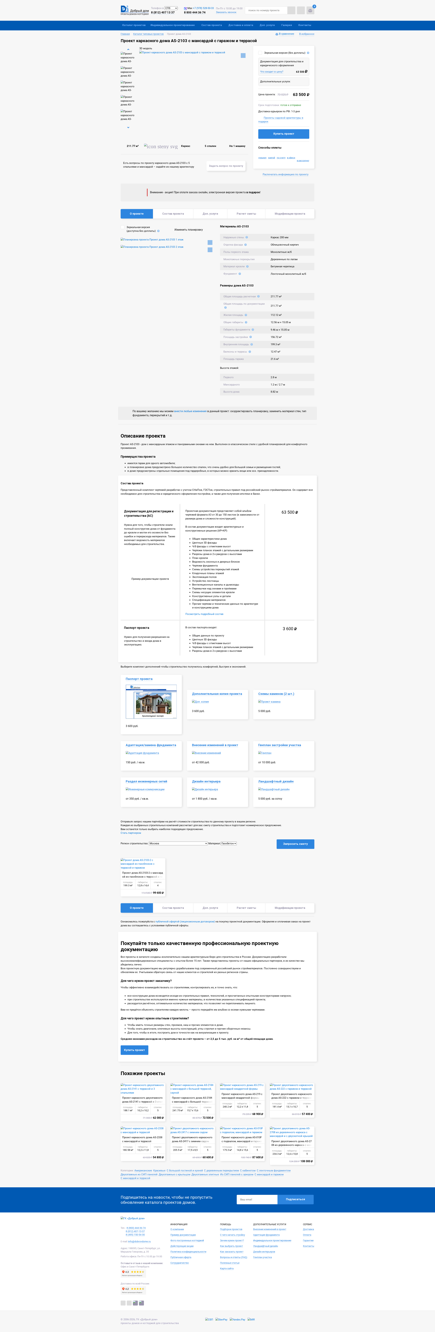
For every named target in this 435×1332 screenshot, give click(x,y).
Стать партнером (131, 832)
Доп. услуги (267, 25)
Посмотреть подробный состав (204, 614)
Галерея (286, 25)
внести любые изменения (190, 411)
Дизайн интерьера (206, 781)
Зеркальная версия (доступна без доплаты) (141, 229)
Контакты (304, 25)
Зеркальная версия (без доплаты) (284, 52)
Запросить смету (295, 843)
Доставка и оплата (240, 25)
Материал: (214, 843)
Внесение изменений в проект (215, 745)
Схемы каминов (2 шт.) (276, 694)
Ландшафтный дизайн (276, 781)
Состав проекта (211, 25)
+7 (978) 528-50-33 (203, 8)
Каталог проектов (134, 25)
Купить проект (283, 133)
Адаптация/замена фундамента (151, 745)
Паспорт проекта (139, 679)
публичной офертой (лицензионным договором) (185, 921)
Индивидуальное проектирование (173, 25)
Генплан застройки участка (279, 745)
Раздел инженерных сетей (146, 781)
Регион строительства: (134, 843)
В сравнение (286, 33)
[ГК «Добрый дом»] (135, 10)
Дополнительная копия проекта (217, 694)
